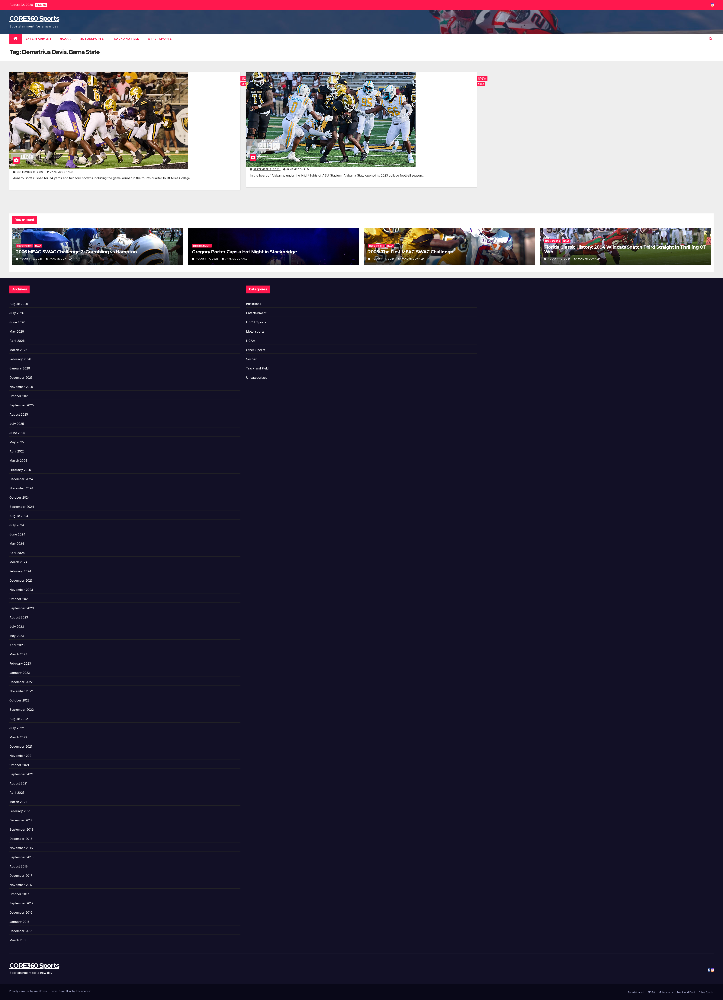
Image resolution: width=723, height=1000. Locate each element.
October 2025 (19, 396)
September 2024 (21, 507)
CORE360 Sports (34, 18)
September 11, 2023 (30, 172)
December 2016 (21, 912)
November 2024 (21, 488)
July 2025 (16, 424)
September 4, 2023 (267, 169)
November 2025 (21, 387)
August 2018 (18, 866)
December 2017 (21, 875)
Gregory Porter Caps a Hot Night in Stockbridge (244, 251)
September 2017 (21, 903)
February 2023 (20, 663)
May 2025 (16, 442)
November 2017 (21, 885)
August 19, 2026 (31, 258)
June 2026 (17, 322)
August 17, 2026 (207, 258)
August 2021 (18, 783)
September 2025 (21, 405)
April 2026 (17, 341)
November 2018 (21, 848)
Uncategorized (257, 377)
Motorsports (91, 38)
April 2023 (16, 645)
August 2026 (18, 304)
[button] (710, 39)
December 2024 (21, 479)
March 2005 (18, 940)
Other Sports (160, 38)
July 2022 (16, 728)
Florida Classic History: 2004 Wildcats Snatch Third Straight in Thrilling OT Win (625, 249)
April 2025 (16, 451)
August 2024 (18, 516)
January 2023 (19, 673)
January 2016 (19, 922)
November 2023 (21, 590)
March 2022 (18, 737)
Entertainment (39, 38)
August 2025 (18, 414)
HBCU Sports (482, 78)
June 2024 (17, 534)
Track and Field (126, 38)
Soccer (251, 359)
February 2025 (20, 470)
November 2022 (21, 691)
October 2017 (19, 894)
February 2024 (20, 571)
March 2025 (18, 460)
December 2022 (21, 682)
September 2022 (21, 709)
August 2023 (18, 617)
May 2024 (16, 543)
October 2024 (19, 497)
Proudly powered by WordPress (28, 990)
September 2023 (21, 608)
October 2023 (19, 599)
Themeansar (83, 990)
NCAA (64, 38)
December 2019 (21, 820)
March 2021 (18, 802)
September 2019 (21, 829)
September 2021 (21, 774)
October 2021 (19, 765)
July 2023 (16, 626)
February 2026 (20, 359)
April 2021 (16, 792)
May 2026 (16, 331)
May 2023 (16, 636)
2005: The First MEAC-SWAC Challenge (410, 251)
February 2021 (20, 811)
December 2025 (21, 377)
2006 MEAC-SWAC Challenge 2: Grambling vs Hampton (76, 251)
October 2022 (19, 700)
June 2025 (17, 433)
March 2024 (18, 562)
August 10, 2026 (560, 258)
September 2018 (21, 857)
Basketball (253, 304)
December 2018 (21, 839)
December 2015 (20, 931)
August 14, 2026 (384, 258)
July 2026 (16, 313)
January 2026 (19, 368)
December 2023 (21, 580)
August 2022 (18, 719)
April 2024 (17, 553)
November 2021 (21, 756)
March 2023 (18, 654)
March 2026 (18, 350)
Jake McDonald (61, 172)
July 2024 (16, 525)
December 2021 (20, 746)
